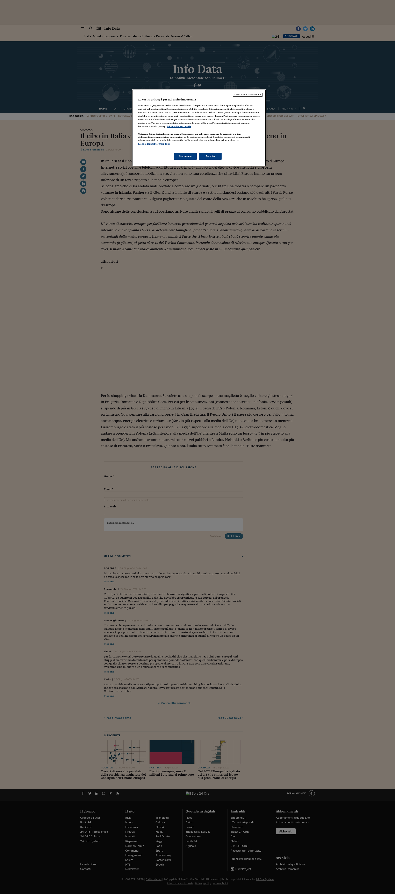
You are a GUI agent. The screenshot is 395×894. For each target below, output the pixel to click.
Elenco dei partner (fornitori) (154, 144)
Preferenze (185, 156)
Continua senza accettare (248, 94)
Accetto (210, 156)
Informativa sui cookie (179, 126)
